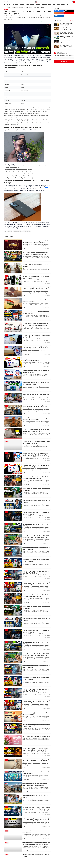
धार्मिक (27, 4)
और (67, 4)
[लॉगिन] (74, 2)
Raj (24, 248)
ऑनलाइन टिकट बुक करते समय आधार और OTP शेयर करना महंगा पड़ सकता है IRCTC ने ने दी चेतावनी (36, 513)
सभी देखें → (72, 20)
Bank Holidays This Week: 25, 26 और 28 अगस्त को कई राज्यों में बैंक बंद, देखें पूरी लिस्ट (67, 33)
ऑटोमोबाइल (44, 4)
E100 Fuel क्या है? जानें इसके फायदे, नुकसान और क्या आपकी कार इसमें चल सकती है (36, 489)
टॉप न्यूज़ (8, 4)
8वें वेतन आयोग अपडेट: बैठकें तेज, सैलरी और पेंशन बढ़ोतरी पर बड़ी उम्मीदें (35, 395)
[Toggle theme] (72, 2)
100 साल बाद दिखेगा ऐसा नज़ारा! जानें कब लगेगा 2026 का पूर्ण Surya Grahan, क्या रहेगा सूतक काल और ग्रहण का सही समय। (35, 749)
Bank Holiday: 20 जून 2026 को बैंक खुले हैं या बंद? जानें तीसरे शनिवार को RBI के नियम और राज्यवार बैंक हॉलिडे (35, 430)
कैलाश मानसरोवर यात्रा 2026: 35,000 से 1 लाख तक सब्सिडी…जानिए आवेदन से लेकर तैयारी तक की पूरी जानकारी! (35, 784)
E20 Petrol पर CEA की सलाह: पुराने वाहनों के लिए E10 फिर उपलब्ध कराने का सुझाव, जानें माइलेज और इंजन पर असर (34, 253)
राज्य (54, 4)
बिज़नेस (58, 4)
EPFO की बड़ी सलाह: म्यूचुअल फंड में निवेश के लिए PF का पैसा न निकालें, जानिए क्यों (35, 348)
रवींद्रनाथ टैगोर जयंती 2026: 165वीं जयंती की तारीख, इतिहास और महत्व (35, 761)
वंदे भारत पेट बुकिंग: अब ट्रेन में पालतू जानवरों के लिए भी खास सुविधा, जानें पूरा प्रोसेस (34, 407)
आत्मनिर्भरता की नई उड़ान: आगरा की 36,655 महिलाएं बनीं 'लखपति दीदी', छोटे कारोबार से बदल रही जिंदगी (36, 442)
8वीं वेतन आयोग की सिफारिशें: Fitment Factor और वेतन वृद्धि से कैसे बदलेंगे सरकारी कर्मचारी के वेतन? (36, 820)
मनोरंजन (32, 4)
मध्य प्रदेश (63, 4)
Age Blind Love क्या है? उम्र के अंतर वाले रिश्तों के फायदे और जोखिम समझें (35, 265)
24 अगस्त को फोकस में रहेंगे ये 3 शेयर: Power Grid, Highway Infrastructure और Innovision (66, 37)
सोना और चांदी (15, 4)
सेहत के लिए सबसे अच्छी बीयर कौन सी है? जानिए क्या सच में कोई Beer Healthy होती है (35, 277)
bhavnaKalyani (26, 779)
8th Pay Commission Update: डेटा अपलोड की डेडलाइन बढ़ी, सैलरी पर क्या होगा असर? (36, 312)
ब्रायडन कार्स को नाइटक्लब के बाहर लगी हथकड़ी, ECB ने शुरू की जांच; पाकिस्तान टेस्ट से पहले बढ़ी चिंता (66, 41)
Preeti (25, 342)
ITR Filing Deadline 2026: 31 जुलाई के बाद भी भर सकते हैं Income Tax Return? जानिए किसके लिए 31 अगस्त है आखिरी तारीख (35, 324)
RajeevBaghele (26, 437)
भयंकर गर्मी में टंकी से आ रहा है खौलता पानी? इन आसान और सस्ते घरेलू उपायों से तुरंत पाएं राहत (35, 714)
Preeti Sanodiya (26, 484)
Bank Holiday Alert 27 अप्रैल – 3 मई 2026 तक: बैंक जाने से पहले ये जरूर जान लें (35, 832)
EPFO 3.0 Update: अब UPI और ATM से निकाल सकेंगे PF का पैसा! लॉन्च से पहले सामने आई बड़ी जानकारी (35, 466)
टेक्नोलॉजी (22, 4)
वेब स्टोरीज (38, 4)
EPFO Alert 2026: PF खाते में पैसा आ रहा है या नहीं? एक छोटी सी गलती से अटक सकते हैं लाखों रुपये (36, 584)
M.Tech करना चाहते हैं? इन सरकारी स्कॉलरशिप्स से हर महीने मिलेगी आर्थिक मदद (36, 501)
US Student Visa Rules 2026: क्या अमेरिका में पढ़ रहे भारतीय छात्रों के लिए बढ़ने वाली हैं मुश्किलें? (35, 572)
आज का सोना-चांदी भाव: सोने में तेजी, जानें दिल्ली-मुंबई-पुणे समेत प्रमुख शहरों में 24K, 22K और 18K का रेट (67, 28)
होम (4, 4)
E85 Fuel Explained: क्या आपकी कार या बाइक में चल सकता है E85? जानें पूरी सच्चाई (35, 525)
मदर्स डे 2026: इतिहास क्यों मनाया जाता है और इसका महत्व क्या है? (36, 736)
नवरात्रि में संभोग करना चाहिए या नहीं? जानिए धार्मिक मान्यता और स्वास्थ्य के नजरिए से (35, 289)
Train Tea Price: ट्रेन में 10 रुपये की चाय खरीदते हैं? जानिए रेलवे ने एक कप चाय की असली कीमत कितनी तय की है (36, 478)
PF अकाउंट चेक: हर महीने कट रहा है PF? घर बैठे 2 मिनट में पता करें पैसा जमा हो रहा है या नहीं (36, 560)
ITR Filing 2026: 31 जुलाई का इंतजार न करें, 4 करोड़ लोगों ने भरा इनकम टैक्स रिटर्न (36, 336)
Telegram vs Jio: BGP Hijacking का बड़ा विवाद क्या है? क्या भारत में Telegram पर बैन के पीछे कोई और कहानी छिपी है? (35, 454)
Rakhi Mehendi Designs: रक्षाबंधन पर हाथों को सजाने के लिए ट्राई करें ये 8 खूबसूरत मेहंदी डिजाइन (67, 46)
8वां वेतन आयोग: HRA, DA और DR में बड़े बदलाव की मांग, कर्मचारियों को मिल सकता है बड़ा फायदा (34, 419)
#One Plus (10, 231)
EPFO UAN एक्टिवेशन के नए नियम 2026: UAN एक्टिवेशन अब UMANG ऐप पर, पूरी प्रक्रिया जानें (35, 371)
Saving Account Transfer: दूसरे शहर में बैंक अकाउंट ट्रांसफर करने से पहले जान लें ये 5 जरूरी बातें (35, 383)
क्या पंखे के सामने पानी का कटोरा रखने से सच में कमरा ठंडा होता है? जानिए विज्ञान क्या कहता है (36, 548)
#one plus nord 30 (26, 231)
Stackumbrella (26, 354)
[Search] (70, 2)
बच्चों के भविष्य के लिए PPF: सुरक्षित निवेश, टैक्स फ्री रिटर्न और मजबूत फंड (35, 796)
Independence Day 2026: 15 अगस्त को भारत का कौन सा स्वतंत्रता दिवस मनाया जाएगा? (35, 301)
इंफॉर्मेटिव (8, 7)
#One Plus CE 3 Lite (17, 231)
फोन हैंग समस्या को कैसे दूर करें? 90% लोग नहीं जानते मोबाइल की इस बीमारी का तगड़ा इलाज (35, 773)
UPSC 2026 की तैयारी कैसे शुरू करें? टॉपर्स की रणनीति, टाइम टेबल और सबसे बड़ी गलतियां (36, 725)
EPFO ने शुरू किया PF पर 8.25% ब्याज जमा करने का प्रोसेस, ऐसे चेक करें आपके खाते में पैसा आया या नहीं (35, 360)
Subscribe (64, 61)
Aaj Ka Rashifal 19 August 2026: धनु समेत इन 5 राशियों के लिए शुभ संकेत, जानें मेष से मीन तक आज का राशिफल (35, 242)
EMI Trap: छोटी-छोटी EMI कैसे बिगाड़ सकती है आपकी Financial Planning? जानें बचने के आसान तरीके (66, 24)
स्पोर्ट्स (49, 4)
